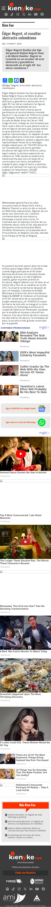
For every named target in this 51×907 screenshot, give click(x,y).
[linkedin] (29, 15)
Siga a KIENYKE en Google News (21, 408)
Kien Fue (8, 25)
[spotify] (6, 15)
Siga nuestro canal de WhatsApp (21, 422)
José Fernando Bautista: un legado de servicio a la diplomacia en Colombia (25, 822)
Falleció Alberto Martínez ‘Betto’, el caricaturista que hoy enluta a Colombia (27, 829)
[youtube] (36, 15)
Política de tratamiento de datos (25, 867)
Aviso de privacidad (25, 862)
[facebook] (42, 15)
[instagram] (17, 15)
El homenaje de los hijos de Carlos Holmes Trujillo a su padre (24, 836)
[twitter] (23, 15)
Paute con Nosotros (25, 873)
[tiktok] (12, 15)
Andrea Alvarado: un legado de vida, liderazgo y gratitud (25, 815)
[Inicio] (24, 7)
